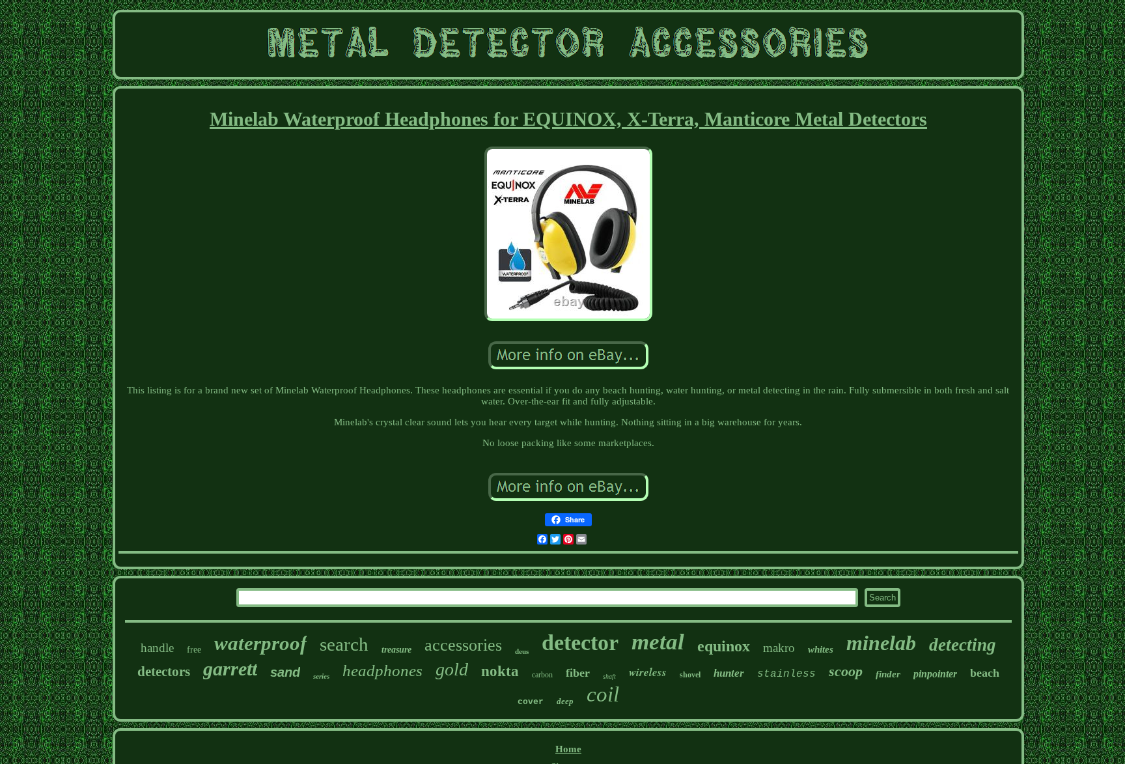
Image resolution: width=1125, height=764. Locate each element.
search (344, 644)
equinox (723, 646)
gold (452, 669)
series (321, 676)
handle (157, 648)
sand (285, 672)
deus (522, 651)
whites (820, 649)
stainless (786, 674)
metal (658, 642)
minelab (881, 643)
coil (603, 694)
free (194, 650)
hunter (729, 673)
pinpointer (935, 673)
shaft (609, 676)
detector (580, 642)
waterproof (260, 643)
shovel (690, 674)
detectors (163, 671)
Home (568, 749)
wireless (648, 672)
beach (984, 672)
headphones (382, 670)
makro (779, 648)
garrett (230, 668)
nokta (500, 671)
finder (888, 674)
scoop (846, 671)
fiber (578, 672)
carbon (542, 674)
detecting (962, 645)
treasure (396, 650)
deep (565, 701)
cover (531, 702)
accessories (463, 645)
